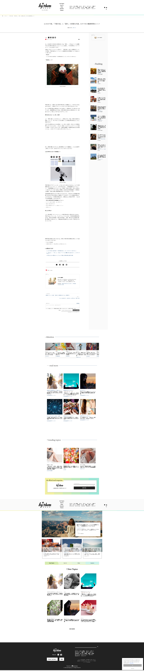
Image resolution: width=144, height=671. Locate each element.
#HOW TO (99, 73)
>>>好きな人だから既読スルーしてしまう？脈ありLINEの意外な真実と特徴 (59, 255)
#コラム (71, 6)
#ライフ (74, 7)
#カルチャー (88, 8)
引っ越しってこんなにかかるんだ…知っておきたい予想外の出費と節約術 (51, 550)
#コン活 (82, 7)
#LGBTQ (78, 7)
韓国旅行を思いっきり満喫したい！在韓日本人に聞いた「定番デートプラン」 (71, 467)
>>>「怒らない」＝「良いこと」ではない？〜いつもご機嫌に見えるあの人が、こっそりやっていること (63, 253)
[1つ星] (45, 39)
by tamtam (88, 356)
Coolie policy (131, 663)
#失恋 (92, 7)
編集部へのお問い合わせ (82, 660)
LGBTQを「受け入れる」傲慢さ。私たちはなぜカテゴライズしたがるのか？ (91, 353)
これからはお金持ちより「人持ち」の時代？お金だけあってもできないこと (71, 418)
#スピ (51, 416)
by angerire (99, 140)
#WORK (52, 390)
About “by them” (52, 659)
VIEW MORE (72, 629)
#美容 (89, 7)
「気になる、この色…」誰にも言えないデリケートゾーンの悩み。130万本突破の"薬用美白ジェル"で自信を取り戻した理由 (54, 468)
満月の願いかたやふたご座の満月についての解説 (59, 147)
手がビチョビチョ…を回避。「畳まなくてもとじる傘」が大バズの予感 (50, 353)
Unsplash (64, 86)
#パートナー (89, 6)
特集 (62, 659)
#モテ (71, 7)
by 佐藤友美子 (58, 356)
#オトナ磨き (76, 6)
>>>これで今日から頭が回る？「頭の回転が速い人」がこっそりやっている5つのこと (61, 56)
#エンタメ (83, 8)
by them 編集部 (60, 277)
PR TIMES (64, 182)
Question (62, 8)
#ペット (102, 73)
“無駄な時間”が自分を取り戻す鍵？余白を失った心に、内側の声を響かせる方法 (92, 550)
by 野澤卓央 (82, 597)
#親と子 (94, 6)
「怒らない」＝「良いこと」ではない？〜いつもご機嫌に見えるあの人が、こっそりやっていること (71, 393)
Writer (62, 504)
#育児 (57, 351)
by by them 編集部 (100, 74)
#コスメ (80, 6)
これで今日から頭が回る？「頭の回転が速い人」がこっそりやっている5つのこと (54, 392)
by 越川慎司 (49, 596)
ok (132, 665)
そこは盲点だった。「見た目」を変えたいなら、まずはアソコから (87, 418)
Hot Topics (62, 3)
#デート (84, 6)
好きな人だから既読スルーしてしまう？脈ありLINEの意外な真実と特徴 (87, 392)
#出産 (84, 464)
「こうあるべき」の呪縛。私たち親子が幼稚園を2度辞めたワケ (60, 353)
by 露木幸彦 (98, 356)
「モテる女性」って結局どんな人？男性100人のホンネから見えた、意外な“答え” (71, 594)
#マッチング (72, 8)
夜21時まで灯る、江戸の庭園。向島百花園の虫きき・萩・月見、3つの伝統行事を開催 (54, 620)
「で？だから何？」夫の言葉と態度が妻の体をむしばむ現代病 (70, 353)
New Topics (51, 563)
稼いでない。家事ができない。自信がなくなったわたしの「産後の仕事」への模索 (81, 354)
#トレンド (93, 8)
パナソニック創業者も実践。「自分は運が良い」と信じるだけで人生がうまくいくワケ (71, 550)
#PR (47, 464)
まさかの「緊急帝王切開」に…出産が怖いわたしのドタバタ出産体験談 (87, 467)
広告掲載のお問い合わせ (91, 659)
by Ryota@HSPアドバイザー (51, 395)
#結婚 (86, 7)
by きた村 (47, 356)
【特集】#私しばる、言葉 (68, 391)
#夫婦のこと (68, 351)
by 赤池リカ (99, 83)
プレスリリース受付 (92, 660)
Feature (61, 10)
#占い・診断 (57, 416)
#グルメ (82, 618)
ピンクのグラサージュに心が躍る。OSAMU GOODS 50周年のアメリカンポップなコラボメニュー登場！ (88, 620)
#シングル (99, 129)
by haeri (65, 469)
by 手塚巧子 (68, 356)
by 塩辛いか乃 (78, 357)
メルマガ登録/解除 (81, 659)
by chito (99, 150)
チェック (60, 148)
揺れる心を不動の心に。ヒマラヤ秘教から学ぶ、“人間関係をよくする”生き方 (88, 525)
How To (61, 5)
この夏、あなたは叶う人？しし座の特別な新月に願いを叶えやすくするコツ (54, 418)
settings (132, 668)
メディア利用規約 (86, 662)
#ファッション (77, 8)
